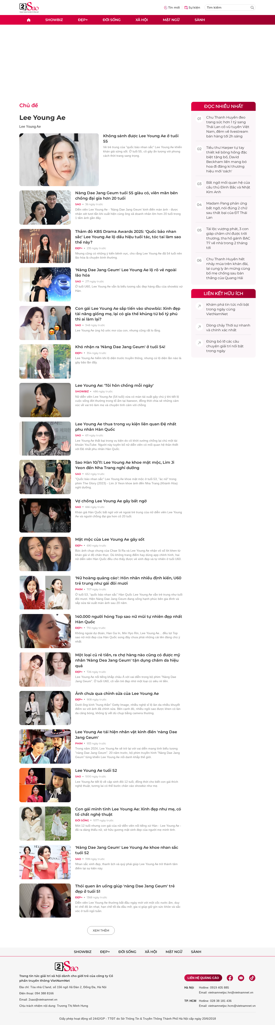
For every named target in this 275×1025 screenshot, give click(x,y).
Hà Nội (189, 987)
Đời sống (112, 20)
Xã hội (142, 20)
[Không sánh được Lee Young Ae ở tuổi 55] (59, 159)
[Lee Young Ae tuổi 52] (45, 785)
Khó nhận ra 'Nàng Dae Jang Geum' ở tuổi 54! (120, 347)
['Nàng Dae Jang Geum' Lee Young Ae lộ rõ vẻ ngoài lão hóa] (45, 284)
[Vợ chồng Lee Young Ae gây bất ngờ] (45, 515)
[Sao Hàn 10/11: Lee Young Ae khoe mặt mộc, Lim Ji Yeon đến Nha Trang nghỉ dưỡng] (45, 477)
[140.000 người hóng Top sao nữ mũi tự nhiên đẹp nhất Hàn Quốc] (45, 631)
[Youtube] (241, 977)
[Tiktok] (252, 977)
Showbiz (54, 20)
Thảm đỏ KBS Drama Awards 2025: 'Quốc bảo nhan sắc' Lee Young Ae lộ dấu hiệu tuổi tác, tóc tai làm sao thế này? (128, 237)
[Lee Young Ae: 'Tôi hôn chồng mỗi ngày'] (45, 400)
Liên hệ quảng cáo (203, 978)
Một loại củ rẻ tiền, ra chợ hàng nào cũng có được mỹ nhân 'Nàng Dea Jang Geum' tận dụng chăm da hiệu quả (127, 660)
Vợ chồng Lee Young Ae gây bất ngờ (111, 501)
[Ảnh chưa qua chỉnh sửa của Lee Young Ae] (45, 708)
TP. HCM (190, 1000)
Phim (78, 589)
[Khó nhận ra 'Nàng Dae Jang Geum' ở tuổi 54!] (45, 361)
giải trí (225, 346)
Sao (78, 204)
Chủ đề (28, 105)
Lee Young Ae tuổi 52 (96, 770)
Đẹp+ (83, 20)
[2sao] (28, 20)
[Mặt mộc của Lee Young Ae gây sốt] (45, 554)
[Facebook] (229, 977)
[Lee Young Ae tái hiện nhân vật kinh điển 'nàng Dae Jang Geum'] (45, 746)
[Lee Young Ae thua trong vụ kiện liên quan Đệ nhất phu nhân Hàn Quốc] (45, 438)
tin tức (230, 305)
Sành (200, 20)
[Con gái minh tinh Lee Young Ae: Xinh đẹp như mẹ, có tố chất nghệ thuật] (45, 824)
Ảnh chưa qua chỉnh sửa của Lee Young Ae (117, 693)
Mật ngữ (171, 20)
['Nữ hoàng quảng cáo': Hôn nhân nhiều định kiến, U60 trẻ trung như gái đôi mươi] (45, 592)
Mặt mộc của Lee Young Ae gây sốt (110, 539)
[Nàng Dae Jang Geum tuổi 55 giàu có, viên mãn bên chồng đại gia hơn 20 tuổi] (45, 207)
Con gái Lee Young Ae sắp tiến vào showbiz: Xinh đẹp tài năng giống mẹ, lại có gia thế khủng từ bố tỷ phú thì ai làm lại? (127, 314)
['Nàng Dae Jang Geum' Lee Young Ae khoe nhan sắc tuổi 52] (45, 862)
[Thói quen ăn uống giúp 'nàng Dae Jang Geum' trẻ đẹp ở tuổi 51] (45, 901)
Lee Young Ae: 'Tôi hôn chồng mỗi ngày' (114, 385)
